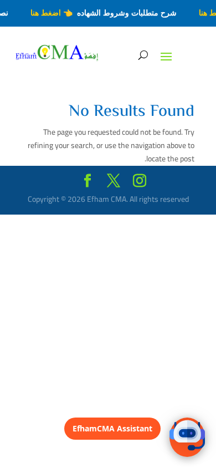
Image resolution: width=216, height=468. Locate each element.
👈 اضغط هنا (53, 12)
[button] (187, 437)
